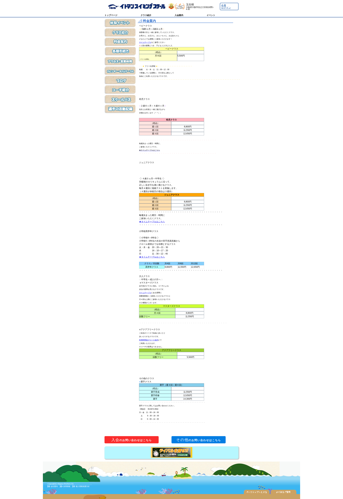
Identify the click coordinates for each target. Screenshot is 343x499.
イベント (211, 15)
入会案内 (179, 15)
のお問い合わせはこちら (131, 440)
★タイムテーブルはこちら (152, 221)
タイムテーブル (145, 42)
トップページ (111, 15)
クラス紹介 (146, 15)
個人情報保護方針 (83, 486)
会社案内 (54, 486)
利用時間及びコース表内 (148, 340)
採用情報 (66, 486)
